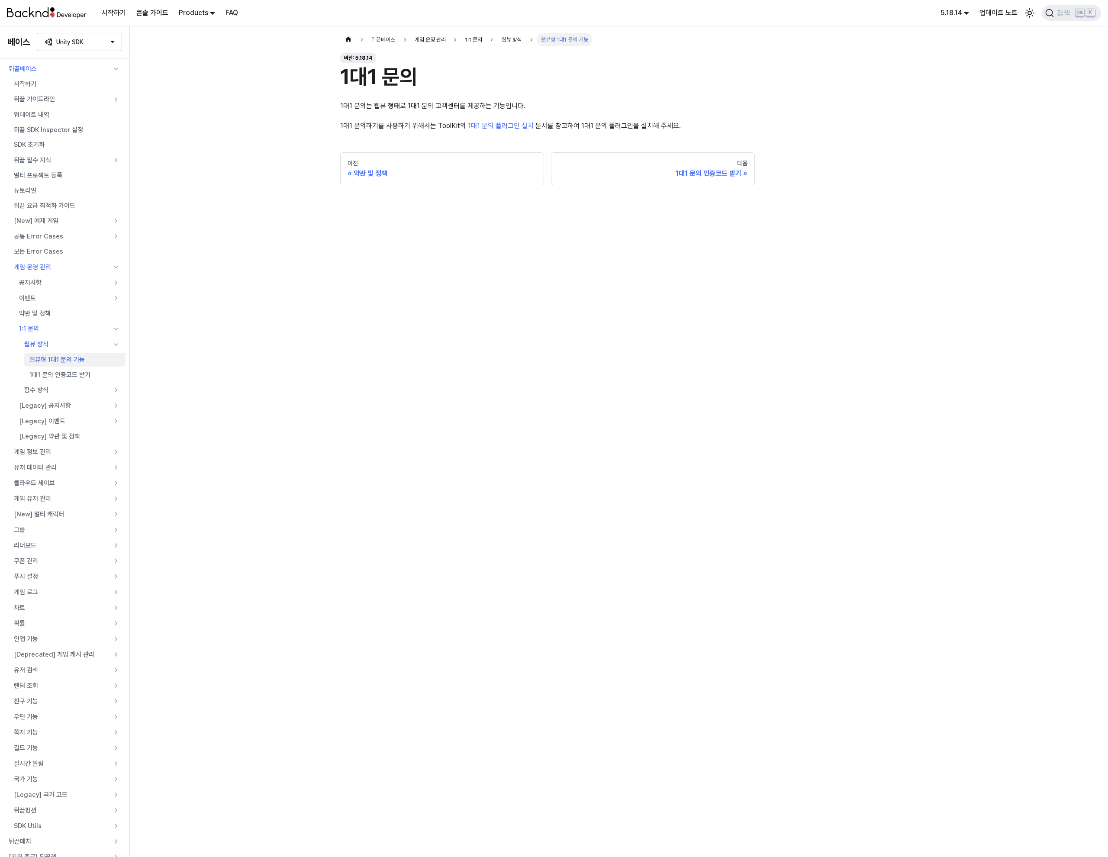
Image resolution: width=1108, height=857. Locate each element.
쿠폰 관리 (26, 561)
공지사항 (30, 283)
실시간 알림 (29, 763)
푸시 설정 (26, 576)
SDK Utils (28, 826)
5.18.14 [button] (951, 13)
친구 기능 (26, 701)
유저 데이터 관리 (35, 467)
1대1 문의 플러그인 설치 (501, 126)
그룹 (19, 530)
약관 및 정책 (35, 313)
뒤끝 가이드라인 (34, 99)
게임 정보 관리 (32, 452)
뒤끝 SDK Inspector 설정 (48, 130)
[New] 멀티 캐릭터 (39, 514)
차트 (19, 608)
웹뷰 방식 (36, 344)
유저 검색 (26, 670)
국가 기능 (26, 779)
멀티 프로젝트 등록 (38, 175)
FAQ (231, 13)
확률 (19, 623)
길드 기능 (26, 748)
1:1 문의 (29, 328)
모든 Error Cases (38, 251)
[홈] (348, 39)
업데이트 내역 (31, 115)
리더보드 (25, 545)
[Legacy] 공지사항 (45, 405)
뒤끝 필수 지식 (32, 160)
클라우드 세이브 (34, 483)
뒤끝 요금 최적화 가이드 (44, 205)
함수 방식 (36, 390)
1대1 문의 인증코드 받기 (59, 375)
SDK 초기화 (29, 144)
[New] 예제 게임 (36, 221)
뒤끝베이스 (23, 69)
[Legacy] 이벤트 (42, 421)
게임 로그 (26, 592)
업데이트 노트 (998, 13)
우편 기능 (26, 717)
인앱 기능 (26, 639)
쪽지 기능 (26, 732)
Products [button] (193, 13)
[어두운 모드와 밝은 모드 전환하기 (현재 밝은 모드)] (1030, 13)
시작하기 (114, 13)
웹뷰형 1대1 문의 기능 (57, 360)
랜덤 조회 (26, 685)
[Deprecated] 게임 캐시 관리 (54, 654)
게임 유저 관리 (32, 499)
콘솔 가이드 (152, 13)
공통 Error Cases (38, 236)
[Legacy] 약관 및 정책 (49, 436)
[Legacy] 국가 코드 (41, 795)
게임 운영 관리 (32, 267)
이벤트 (27, 298)
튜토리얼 (25, 190)
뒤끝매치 (20, 841)
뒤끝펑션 (25, 810)
